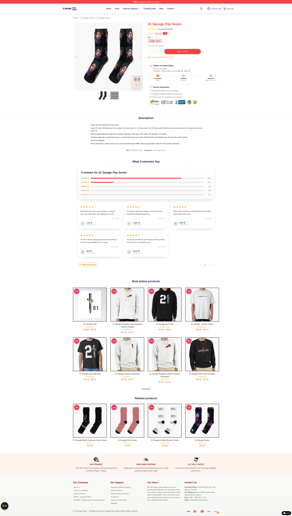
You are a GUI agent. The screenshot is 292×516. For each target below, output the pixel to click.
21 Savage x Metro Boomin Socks (165, 440)
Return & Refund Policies (120, 494)
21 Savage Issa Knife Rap (89, 374)
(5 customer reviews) (165, 29)
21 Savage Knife (90, 324)
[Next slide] (140, 56)
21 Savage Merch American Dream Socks (90, 440)
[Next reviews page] (212, 265)
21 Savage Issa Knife (164, 324)
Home (75, 18)
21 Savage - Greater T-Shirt (202, 324)
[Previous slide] (76, 56)
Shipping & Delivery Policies (121, 487)
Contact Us (115, 497)
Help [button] (287, 513)
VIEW (90, 319)
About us (77, 487)
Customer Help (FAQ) (118, 500)
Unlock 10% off (4, 506)
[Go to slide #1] (102, 95)
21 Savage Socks (103, 18)
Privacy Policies (79, 494)
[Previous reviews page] (201, 265)
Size (149, 37)
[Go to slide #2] (114, 95)
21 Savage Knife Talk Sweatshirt (202, 374)
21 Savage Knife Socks (127, 440)
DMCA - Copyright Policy (82, 497)
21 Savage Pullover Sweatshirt (127, 374)
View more (146, 389)
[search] (201, 8)
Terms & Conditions (81, 490)
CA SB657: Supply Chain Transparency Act (89, 500)
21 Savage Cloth (87, 18)
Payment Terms (116, 490)
